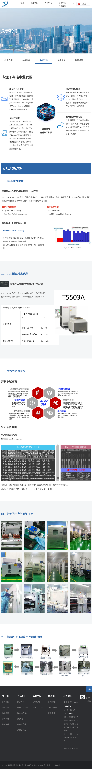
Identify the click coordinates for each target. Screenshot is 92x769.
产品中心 (48, 2)
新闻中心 (62, 2)
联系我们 (62, 6)
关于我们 (34, 2)
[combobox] (83, 4)
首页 (22, 2)
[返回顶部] (89, 689)
